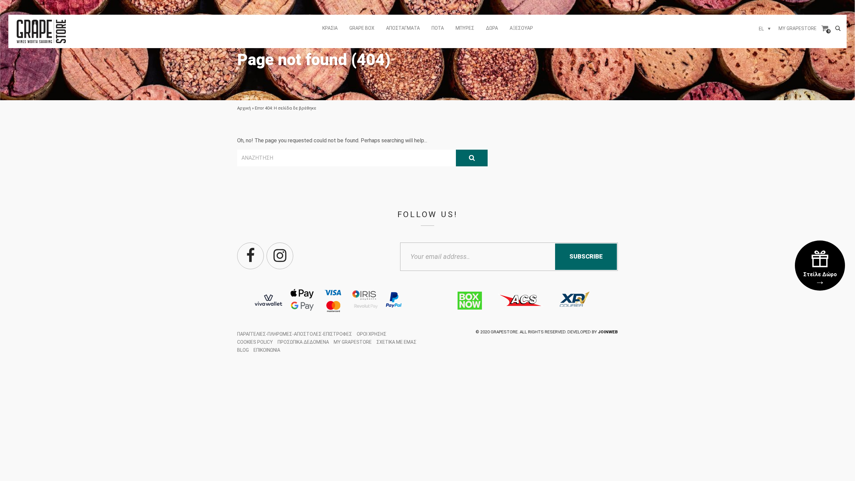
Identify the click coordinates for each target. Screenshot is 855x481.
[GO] (472, 158)
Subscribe (586, 256)
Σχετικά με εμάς (396, 342)
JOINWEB (608, 331)
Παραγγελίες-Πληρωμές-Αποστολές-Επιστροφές (294, 334)
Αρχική (244, 108)
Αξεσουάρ (521, 28)
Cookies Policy (255, 342)
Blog (243, 350)
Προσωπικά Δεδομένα (303, 342)
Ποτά (438, 28)
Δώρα (492, 28)
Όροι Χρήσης (371, 334)
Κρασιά (330, 28)
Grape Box (361, 28)
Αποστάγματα (403, 28)
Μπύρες (465, 28)
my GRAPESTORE (798, 28)
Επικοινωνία (266, 350)
